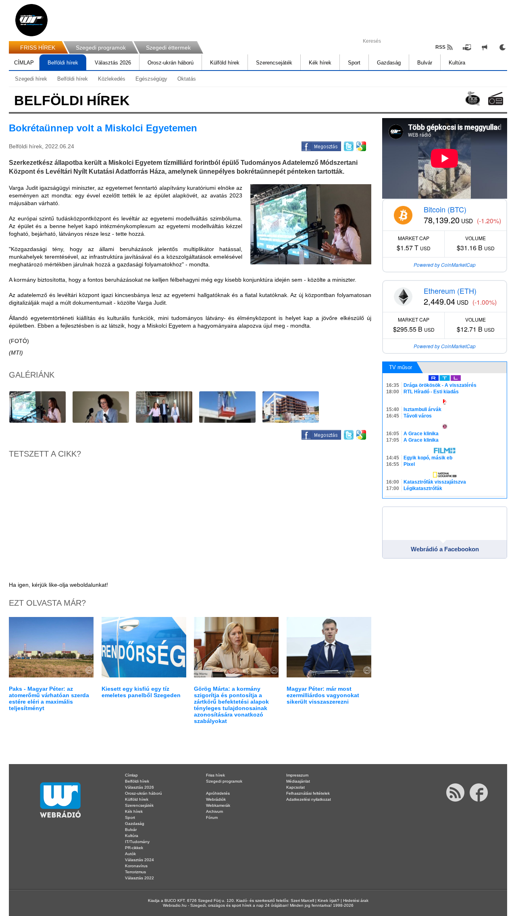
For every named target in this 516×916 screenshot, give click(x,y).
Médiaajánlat (298, 781)
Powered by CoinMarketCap (445, 264)
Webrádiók (216, 799)
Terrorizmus (135, 872)
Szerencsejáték (274, 63)
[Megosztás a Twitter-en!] (348, 145)
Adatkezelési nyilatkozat (308, 799)
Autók (130, 854)
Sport (354, 63)
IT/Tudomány (137, 841)
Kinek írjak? (328, 900)
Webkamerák (218, 805)
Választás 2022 (139, 878)
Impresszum (297, 775)
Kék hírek (320, 63)
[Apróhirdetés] (484, 47)
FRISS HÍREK (37, 47)
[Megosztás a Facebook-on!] (320, 145)
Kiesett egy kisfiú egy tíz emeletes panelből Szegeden (141, 691)
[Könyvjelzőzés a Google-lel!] (360, 145)
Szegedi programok (101, 47)
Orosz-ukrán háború (171, 63)
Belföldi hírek (63, 63)
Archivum (214, 811)
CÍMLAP (24, 63)
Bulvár (424, 63)
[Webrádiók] (495, 98)
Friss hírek (215, 775)
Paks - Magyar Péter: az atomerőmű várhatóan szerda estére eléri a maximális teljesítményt (49, 698)
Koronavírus (136, 866)
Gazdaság (389, 63)
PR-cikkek (134, 847)
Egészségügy (151, 79)
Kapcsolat (295, 787)
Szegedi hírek (31, 79)
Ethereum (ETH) (450, 290)
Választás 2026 (113, 63)
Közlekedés (111, 79)
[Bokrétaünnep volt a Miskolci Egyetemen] (310, 224)
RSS (440, 47)
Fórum (212, 817)
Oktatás (186, 79)
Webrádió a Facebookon (445, 549)
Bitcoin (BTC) (445, 209)
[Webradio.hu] (31, 20)
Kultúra (457, 63)
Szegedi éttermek (168, 47)
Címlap (131, 775)
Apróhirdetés (218, 793)
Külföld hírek (224, 63)
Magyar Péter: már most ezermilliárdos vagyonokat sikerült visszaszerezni (323, 695)
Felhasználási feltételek (308, 793)
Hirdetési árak (355, 900)
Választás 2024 (139, 860)
